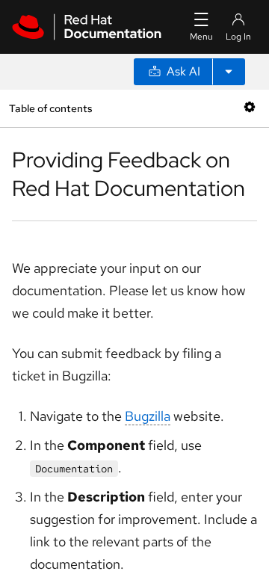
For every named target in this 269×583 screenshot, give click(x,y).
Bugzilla (147, 416)
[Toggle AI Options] (228, 71)
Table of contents (50, 108)
